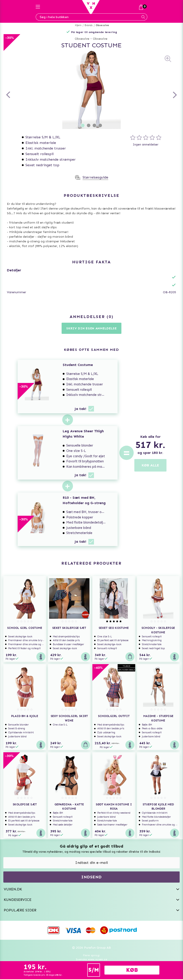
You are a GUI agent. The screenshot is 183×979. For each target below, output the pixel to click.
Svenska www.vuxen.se (91, 959)
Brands (88, 25)
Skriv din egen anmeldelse (91, 328)
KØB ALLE (150, 465)
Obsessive (102, 25)
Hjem (78, 25)
